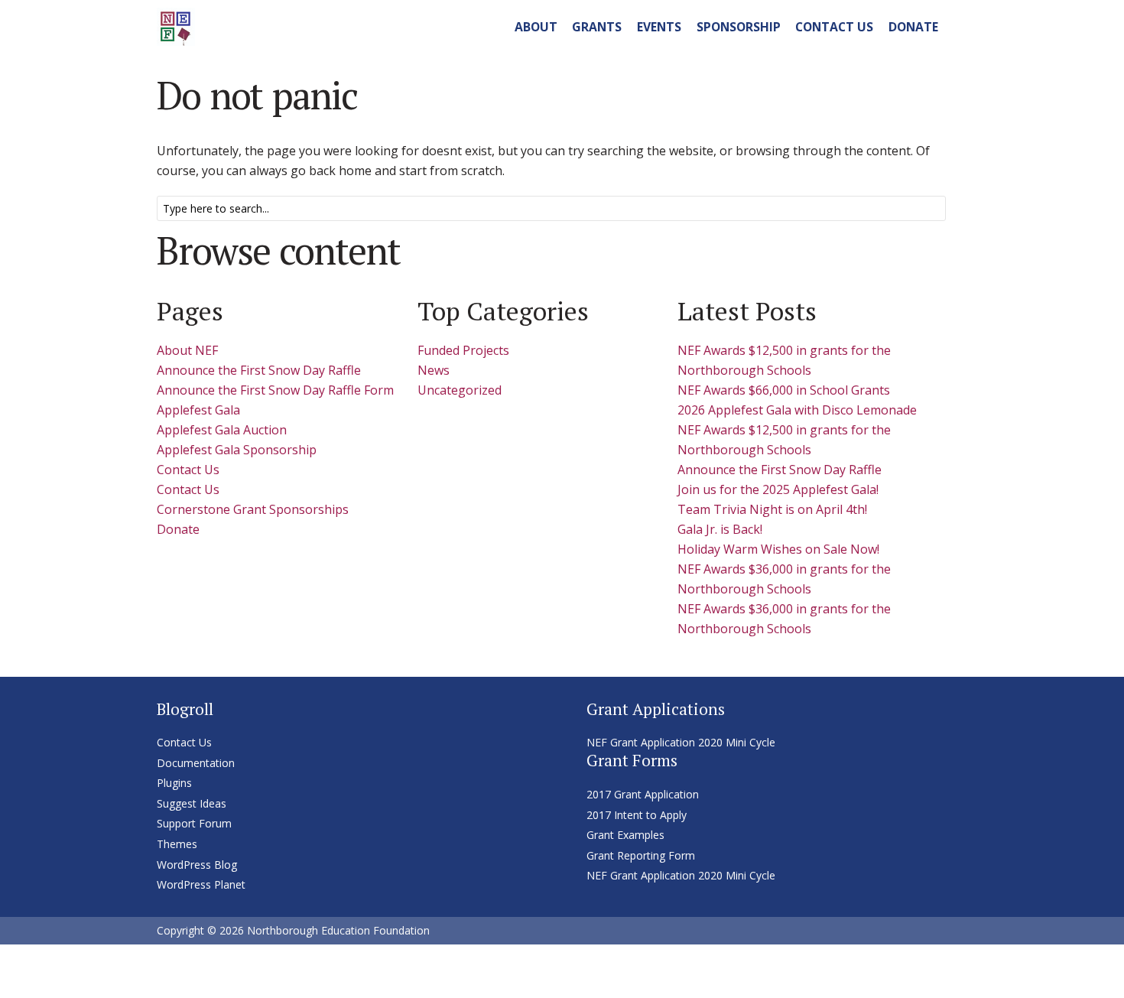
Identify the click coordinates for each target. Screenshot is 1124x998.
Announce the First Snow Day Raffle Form (275, 390)
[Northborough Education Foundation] (176, 24)
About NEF (187, 350)
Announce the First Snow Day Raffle (259, 370)
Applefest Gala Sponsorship (237, 449)
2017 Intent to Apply (636, 815)
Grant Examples (625, 834)
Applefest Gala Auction (222, 429)
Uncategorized (459, 390)
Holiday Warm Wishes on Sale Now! (778, 549)
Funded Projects (463, 350)
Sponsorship (739, 26)
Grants (597, 26)
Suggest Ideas (191, 803)
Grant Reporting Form (640, 855)
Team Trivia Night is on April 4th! (772, 509)
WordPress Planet (201, 884)
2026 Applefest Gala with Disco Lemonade (797, 409)
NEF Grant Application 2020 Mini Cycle (680, 742)
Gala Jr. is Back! (719, 529)
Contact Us (834, 26)
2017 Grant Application (642, 794)
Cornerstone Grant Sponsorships (253, 509)
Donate (913, 26)
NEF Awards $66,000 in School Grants (783, 390)
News (433, 370)
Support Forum (194, 823)
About (536, 26)
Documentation (196, 763)
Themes (177, 844)
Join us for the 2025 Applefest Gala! (778, 489)
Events (659, 26)
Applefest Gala (198, 409)
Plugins (174, 782)
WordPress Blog (197, 864)
